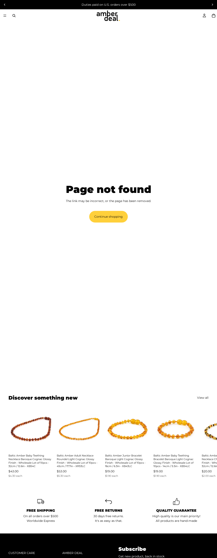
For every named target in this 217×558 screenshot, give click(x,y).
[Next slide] (212, 4)
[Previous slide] (4, 4)
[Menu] (5, 16)
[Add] (47, 445)
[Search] (14, 15)
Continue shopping (108, 217)
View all (203, 398)
